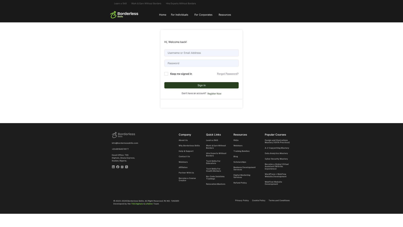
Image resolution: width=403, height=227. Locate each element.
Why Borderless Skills (189, 146)
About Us (183, 140)
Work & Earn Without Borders (146, 3)
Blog (235, 156)
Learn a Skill (120, 3)
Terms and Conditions (279, 200)
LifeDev (149, 204)
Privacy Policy (242, 200)
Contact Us (184, 156)
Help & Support (186, 151)
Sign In (202, 85)
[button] (180, 14)
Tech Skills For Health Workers (213, 170)
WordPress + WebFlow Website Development (276, 175)
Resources (225, 14)
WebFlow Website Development (273, 183)
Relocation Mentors (215, 184)
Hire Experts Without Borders (181, 3)
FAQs (235, 140)
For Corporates (203, 14)
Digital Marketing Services (241, 176)
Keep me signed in (181, 73)
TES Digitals (137, 204)
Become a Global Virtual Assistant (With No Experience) (277, 166)
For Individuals (179, 14)
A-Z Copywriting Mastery (277, 148)
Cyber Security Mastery (276, 159)
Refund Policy (240, 183)
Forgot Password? (227, 73)
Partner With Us (186, 173)
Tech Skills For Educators (213, 162)
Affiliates (183, 167)
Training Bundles (241, 151)
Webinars (183, 162)
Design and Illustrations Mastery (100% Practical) (277, 141)
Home (162, 14)
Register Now (214, 93)
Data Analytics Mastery (276, 153)
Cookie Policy (258, 200)
